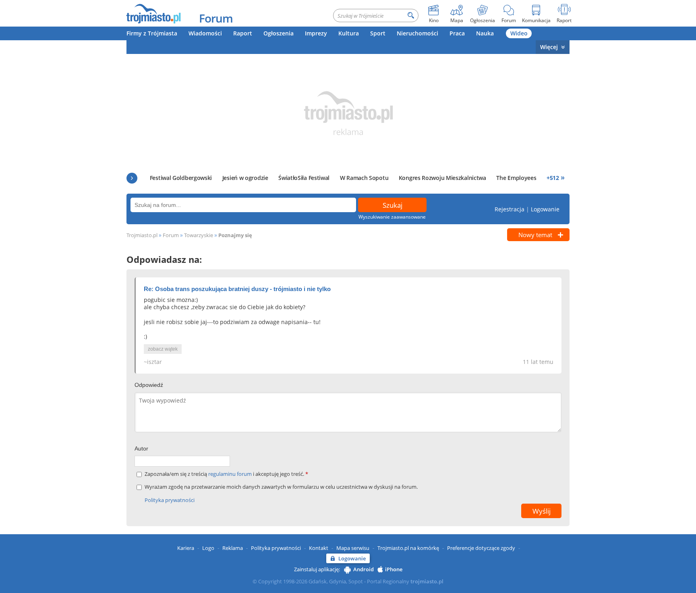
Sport (377, 33)
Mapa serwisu (352, 548)
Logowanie (545, 209)
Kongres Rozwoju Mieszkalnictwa (442, 178)
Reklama (232, 548)
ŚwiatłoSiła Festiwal (303, 178)
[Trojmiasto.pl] (153, 13)
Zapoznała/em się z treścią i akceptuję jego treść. (226, 474)
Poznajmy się (235, 235)
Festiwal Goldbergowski (181, 178)
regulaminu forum (230, 473)
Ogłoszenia (278, 33)
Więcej (549, 47)
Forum (216, 18)
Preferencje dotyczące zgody (481, 548)
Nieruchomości (417, 33)
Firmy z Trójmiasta (151, 33)
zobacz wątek (163, 349)
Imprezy (316, 33)
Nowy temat (535, 235)
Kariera (185, 548)
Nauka (485, 33)
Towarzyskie (198, 235)
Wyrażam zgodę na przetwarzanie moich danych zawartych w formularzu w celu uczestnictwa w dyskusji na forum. (281, 486)
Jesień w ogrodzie (245, 178)
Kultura (348, 33)
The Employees (516, 178)
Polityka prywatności (170, 500)
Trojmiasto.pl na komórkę (408, 548)
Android (363, 569)
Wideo (519, 33)
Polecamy (131, 178)
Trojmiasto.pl (141, 235)
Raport (242, 33)
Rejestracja (509, 209)
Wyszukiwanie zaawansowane (392, 216)
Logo (208, 548)
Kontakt (318, 548)
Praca (457, 33)
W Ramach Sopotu (364, 178)
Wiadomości (205, 33)
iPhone (393, 569)
